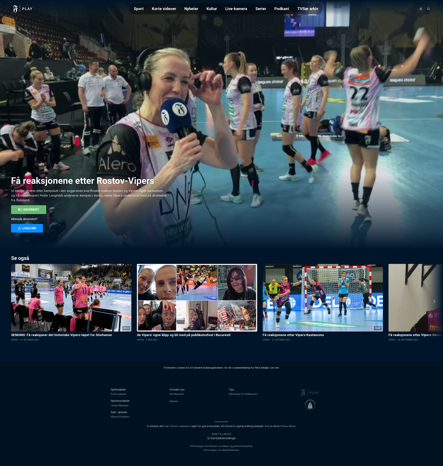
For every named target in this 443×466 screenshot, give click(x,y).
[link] (23, 8)
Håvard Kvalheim (120, 416)
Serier (260, 8)
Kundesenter (177, 394)
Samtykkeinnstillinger (223, 438)
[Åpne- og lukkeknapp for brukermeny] (420, 8)
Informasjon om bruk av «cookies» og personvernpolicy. (221, 446)
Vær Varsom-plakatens (177, 426)
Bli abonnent (28, 209)
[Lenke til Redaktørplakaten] (310, 404)
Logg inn (29, 228)
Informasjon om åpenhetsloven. (221, 450)
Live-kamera (236, 8)
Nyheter (191, 8)
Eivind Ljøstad (118, 394)
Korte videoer (164, 8)
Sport (139, 8)
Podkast (281, 8)
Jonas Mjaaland (119, 405)
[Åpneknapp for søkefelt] (428, 8)
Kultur (212, 8)
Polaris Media (288, 426)
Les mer (274, 367)
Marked (174, 401)
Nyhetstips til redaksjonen (243, 394)
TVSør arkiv (307, 8)
